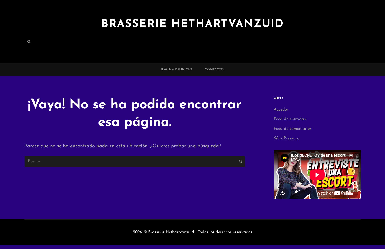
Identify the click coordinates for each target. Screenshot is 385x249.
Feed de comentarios (292, 129)
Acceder (281, 110)
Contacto (214, 69)
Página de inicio (176, 69)
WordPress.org (287, 138)
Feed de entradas (290, 119)
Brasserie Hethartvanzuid (192, 24)
